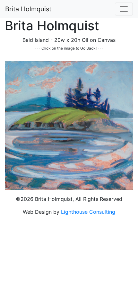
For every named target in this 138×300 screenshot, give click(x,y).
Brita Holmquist (28, 9)
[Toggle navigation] (124, 9)
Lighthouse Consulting (88, 212)
